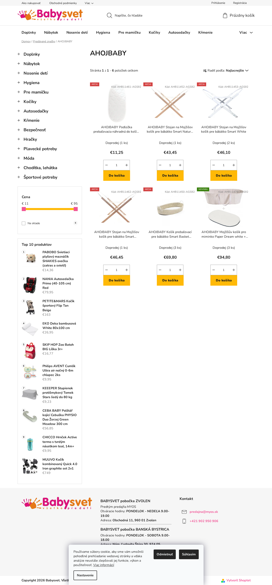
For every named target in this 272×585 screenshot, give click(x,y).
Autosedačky (36, 111)
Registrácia (240, 3)
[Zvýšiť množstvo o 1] (127, 165)
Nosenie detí (36, 73)
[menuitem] (29, 32)
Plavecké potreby (40, 149)
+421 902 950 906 (204, 521)
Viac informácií (103, 565)
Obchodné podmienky (63, 3)
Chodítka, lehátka (40, 168)
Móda (29, 158)
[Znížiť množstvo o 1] (106, 165)
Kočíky (30, 101)
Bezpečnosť (35, 130)
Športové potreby (40, 177)
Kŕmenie (31, 120)
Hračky (30, 139)
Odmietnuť (165, 554)
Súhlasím (189, 554)
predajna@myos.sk (204, 512)
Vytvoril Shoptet (238, 580)
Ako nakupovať (31, 3)
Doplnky (32, 54)
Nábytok (32, 64)
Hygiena (31, 82)
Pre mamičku (36, 92)
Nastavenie (85, 575)
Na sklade (52, 223)
